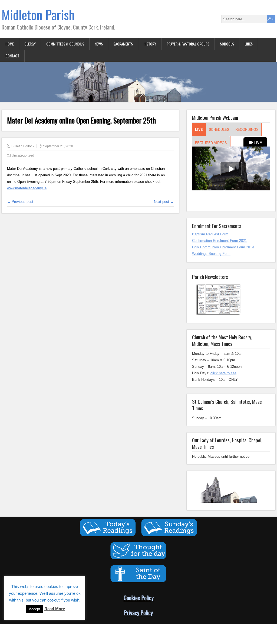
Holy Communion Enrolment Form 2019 (223, 247)
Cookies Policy (139, 597)
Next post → (164, 202)
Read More (54, 608)
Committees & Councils (65, 44)
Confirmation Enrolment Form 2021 (219, 241)
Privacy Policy (138, 612)
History (149, 44)
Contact (12, 55)
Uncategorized (23, 155)
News (99, 44)
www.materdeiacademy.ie (27, 188)
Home (9, 44)
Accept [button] (34, 609)
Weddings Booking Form (211, 254)
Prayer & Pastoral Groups (188, 44)
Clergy (30, 44)
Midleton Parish (38, 14)
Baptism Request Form (210, 234)
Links (249, 44)
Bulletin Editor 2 (23, 146)
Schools (227, 44)
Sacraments (123, 44)
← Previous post (20, 202)
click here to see (223, 373)
